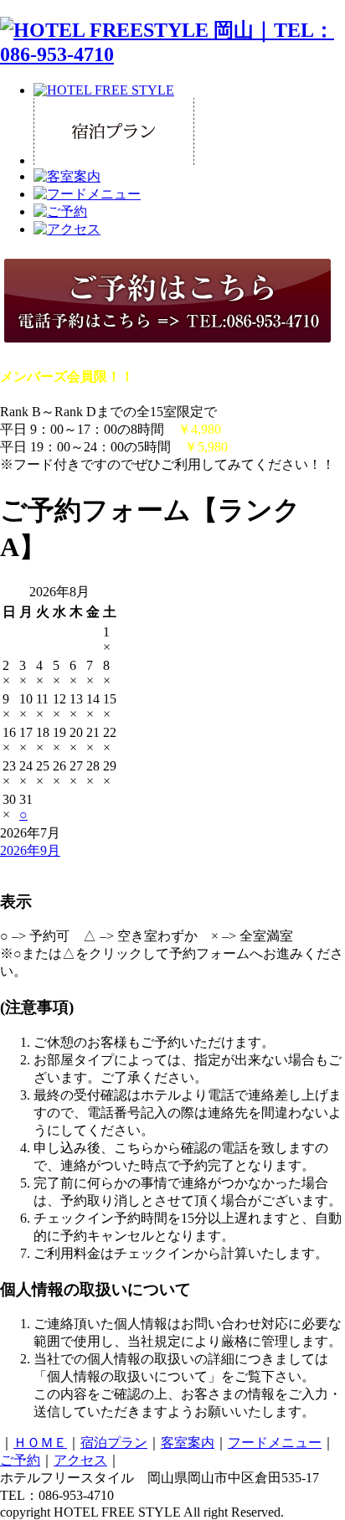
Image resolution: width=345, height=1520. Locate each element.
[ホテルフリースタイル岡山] (172, 54)
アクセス (80, 1460)
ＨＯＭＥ (40, 1442)
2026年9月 (30, 850)
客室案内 (187, 1442)
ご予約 (20, 1460)
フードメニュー (275, 1442)
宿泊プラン (113, 1442)
